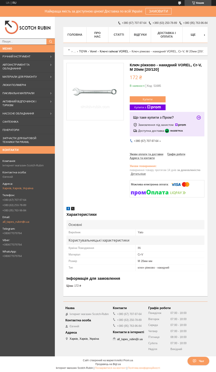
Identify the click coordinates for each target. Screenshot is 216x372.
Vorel (93, 51)
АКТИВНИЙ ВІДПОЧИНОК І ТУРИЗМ (19, 103)
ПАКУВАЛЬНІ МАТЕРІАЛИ (18, 93)
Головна (75, 34)
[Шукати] (50, 41)
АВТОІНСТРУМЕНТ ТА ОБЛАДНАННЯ (16, 66)
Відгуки (140, 34)
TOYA (83, 51)
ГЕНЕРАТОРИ (11, 130)
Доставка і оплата (167, 34)
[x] (72, 209)
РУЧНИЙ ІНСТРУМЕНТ (16, 56)
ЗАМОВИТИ (158, 11)
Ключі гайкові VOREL (114, 51)
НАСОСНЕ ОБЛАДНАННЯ (18, 113)
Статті (119, 34)
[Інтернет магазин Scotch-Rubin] (27, 27)
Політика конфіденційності (144, 368)
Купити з (140, 107)
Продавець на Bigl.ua (108, 364)
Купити (148, 99)
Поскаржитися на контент (110, 368)
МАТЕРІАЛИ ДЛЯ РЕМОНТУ (20, 77)
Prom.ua (128, 360)
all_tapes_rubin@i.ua (16, 222)
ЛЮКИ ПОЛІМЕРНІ (14, 85)
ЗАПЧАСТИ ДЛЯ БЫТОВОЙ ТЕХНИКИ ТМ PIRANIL (19, 140)
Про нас (97, 34)
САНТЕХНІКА (10, 122)
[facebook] (68, 209)
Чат (201, 361)
